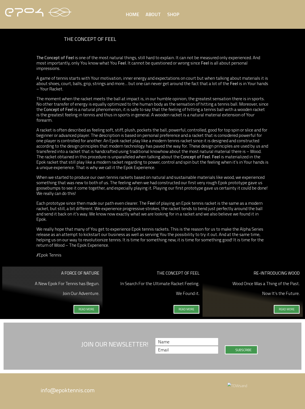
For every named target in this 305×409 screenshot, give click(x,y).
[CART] (242, 13)
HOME (132, 14)
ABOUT (153, 14)
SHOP (173, 14)
